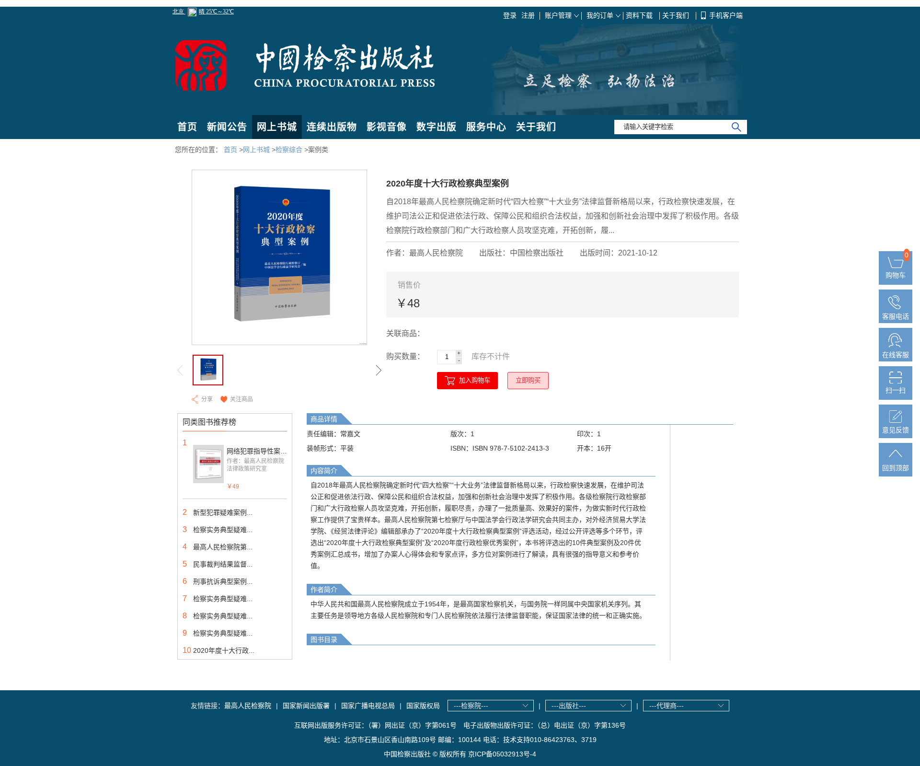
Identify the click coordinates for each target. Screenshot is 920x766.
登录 (510, 15)
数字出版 (436, 127)
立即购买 (528, 380)
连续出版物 (332, 127)
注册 (528, 15)
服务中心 (486, 127)
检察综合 (289, 149)
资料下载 (640, 15)
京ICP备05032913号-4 (502, 754)
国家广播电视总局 (368, 705)
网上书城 (277, 127)
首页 (187, 127)
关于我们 (676, 15)
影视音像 (387, 127)
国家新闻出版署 (306, 705)
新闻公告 (227, 127)
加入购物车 (474, 380)
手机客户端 (726, 15)
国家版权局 (423, 705)
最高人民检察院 (247, 705)
